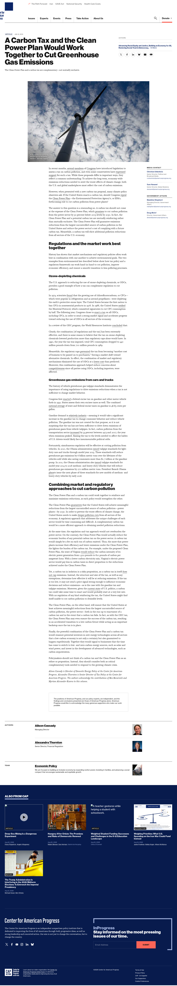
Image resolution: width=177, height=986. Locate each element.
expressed (120, 171)
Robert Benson (53, 844)
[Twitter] (7, 944)
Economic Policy (46, 766)
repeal (123, 195)
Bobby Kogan (149, 844)
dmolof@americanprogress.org (157, 217)
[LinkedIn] (27, 944)
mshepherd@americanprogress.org (159, 206)
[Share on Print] (151, 54)
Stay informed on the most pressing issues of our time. (127, 932)
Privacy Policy (140, 973)
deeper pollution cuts (88, 515)
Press (68, 18)
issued (96, 448)
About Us (98, 18)
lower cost (99, 361)
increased (75, 432)
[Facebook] (12, 944)
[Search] (155, 20)
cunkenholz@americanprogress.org (159, 178)
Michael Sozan (10, 893)
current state (94, 588)
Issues (31, 18)
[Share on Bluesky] (139, 54)
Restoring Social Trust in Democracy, (134, 48)
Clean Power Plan (61, 198)
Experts (44, 18)
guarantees (76, 505)
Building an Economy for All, (160, 46)
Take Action (82, 18)
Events (56, 18)
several (70, 168)
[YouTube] (17, 944)
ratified (121, 305)
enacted (67, 399)
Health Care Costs (92, 4)
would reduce (88, 551)
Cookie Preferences (142, 981)
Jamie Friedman (139, 844)
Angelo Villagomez (23, 844)
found (70, 295)
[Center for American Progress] (9, 11)
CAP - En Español (141, 976)
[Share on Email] (145, 54)
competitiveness (57, 368)
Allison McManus (161, 844)
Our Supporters (140, 978)
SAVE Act (59, 4)
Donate (166, 18)
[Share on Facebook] (127, 54)
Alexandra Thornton (48, 742)
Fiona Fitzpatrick (10, 844)
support (52, 175)
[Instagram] (22, 944)
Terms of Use (139, 970)
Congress (91, 168)
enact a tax (99, 312)
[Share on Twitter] (121, 54)
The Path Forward (39, 4)
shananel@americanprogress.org (158, 189)
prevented (85, 351)
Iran (51, 4)
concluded (117, 325)
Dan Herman (63, 844)
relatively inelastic (77, 415)
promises (99, 211)
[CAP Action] (13, 972)
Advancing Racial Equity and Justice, (134, 46)
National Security (74, 4)
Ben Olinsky (20, 893)
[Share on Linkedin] (133, 54)
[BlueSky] (32, 944)
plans (51, 472)
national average (57, 405)
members (79, 168)
